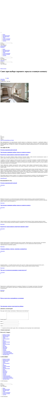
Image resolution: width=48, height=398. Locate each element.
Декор (4, 37)
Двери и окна (5, 336)
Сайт (1, 325)
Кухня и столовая (6, 39)
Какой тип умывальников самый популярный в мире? (14, 154)
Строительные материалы (8, 353)
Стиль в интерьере (6, 38)
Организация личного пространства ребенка (11, 306)
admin (8, 78)
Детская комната (6, 338)
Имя (1, 321)
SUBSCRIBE (3, 46)
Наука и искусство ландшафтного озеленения (12, 298)
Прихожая (5, 348)
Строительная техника (7, 352)
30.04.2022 (2, 79)
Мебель (4, 342)
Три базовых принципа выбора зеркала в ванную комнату (15, 152)
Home (4, 34)
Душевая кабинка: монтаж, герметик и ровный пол (13, 249)
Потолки (4, 346)
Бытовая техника (6, 335)
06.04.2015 (2, 228)
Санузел (4, 40)
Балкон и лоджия (6, 334)
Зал (3, 339)
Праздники (5, 347)
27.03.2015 (2, 272)
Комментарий (3, 319)
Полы (4, 345)
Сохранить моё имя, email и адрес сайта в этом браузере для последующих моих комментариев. (21, 327)
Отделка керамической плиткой (8, 150)
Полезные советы (6, 35)
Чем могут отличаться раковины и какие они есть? (13, 270)
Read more (2, 203)
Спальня (4, 350)
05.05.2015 (2, 207)
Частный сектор (6, 36)
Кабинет (4, 340)
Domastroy (2, 47)
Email (1, 323)
